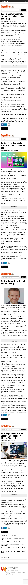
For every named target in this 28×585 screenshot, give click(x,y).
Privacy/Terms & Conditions (12, 570)
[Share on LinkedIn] (5, 124)
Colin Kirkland (5, 440)
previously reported (8, 355)
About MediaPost (9, 567)
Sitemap (21, 568)
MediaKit (16, 567)
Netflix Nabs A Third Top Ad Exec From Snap (11, 541)
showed (6, 380)
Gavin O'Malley (5, 21)
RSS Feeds (16, 568)
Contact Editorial (9, 568)
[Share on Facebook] (2, 124)
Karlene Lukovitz (6, 150)
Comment (4, 128)
